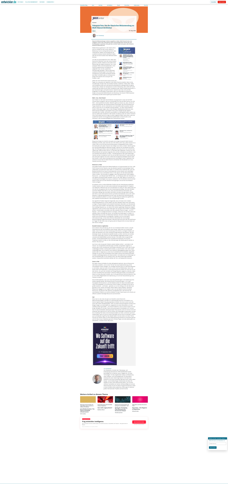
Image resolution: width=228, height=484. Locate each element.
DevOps (100, 5)
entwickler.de (8, 2)
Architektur (109, 5)
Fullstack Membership (31, 2)
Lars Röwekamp (100, 35)
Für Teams (20, 2)
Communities (50, 2)
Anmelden (213, 2)
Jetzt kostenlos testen (139, 422)
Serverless (126, 5)
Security (146, 5)
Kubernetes (136, 5)
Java (93, 5)
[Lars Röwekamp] (94, 35)
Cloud (118, 5)
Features (42, 2)
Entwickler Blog (83, 5)
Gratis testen (222, 2)
